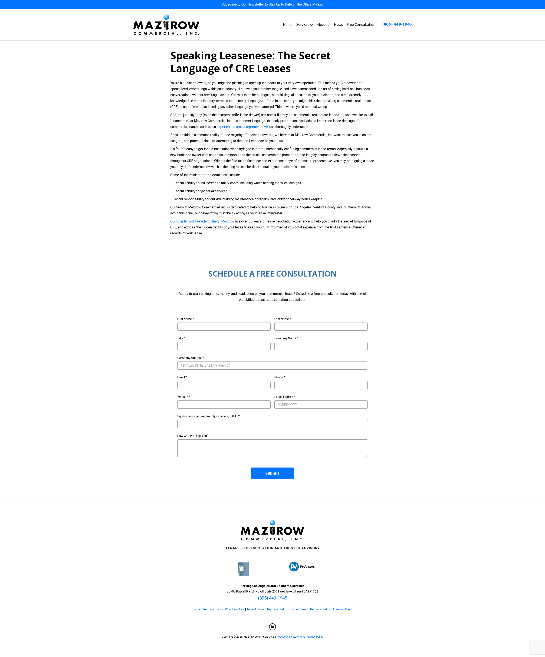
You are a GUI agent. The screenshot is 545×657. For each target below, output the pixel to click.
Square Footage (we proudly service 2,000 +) (208, 416)
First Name (185, 319)
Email (182, 377)
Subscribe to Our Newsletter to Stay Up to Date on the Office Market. (272, 4)
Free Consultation (361, 24)
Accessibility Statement (291, 636)
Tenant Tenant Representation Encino (272, 609)
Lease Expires (284, 397)
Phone (279, 377)
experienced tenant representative (242, 127)
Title (181, 338)
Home (288, 24)
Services (302, 24)
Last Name (282, 319)
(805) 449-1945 (397, 24)
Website (184, 397)
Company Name (286, 338)
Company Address (191, 358)
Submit (272, 473)
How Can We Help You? (192, 436)
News (338, 24)
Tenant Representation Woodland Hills (219, 609)
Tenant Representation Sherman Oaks (326, 609)
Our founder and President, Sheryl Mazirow (202, 221)
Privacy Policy (315, 636)
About (322, 24)
